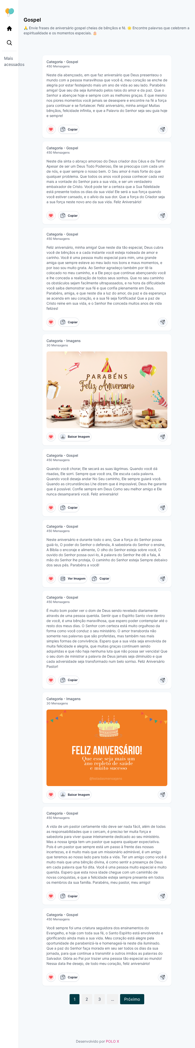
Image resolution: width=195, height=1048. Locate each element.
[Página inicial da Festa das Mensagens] (9, 12)
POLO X (112, 1041)
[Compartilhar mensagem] (162, 129)
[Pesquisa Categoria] (9, 43)
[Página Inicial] (9, 28)
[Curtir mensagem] (51, 129)
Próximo (132, 999)
